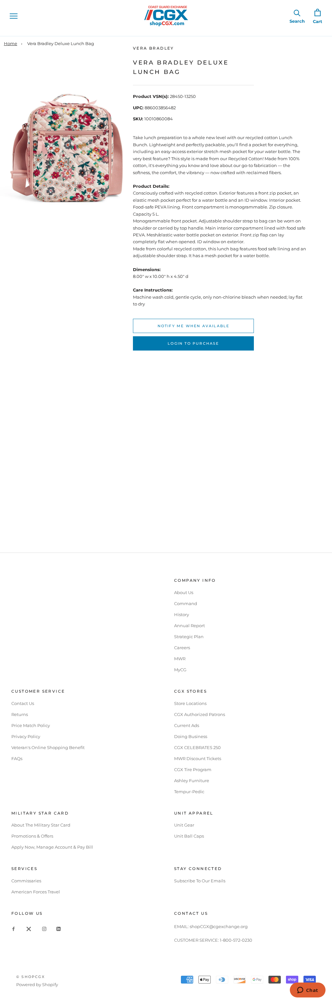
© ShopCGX (30, 976)
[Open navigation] (14, 16)
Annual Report (189, 625)
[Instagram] (44, 928)
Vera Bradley (153, 48)
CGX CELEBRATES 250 (197, 747)
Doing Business (190, 736)
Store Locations (190, 703)
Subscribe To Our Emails (199, 880)
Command (185, 603)
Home (10, 43)
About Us (183, 592)
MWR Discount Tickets (197, 758)
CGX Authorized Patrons (199, 714)
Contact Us (22, 703)
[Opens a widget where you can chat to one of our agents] (308, 991)
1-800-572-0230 (236, 940)
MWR (179, 658)
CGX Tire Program (192, 769)
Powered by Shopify (37, 984)
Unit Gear (184, 825)
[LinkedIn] (58, 928)
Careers (182, 647)
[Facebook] (13, 928)
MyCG (180, 669)
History (181, 614)
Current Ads (186, 725)
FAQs (16, 758)
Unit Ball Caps (189, 836)
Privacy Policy (25, 736)
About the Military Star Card (40, 825)
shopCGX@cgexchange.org (219, 926)
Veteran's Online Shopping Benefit (48, 747)
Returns (19, 714)
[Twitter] (29, 928)
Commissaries (26, 880)
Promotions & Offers (32, 836)
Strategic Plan (189, 636)
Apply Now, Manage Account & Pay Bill (52, 847)
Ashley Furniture (191, 780)
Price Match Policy (30, 725)
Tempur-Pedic (189, 791)
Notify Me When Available (194, 326)
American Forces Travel (35, 891)
